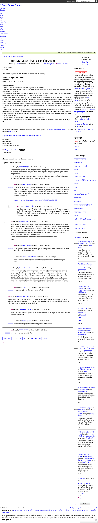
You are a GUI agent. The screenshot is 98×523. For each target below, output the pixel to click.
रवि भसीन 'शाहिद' (24, 167)
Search (96, 1)
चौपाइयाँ (76, 169)
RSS (3, 343)
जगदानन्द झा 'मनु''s (83, 243)
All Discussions (6, 56)
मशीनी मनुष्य (77, 201)
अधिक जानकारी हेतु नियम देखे (83, 89)
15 (20, 338)
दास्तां (76, 184)
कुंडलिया (76, 215)
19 (36, 338)
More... (85, 503)
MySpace (7, 150)
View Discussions (62, 64)
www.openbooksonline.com (58, 129)
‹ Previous (7, 338)
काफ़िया (67, 510)
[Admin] (5, 64)
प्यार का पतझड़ (78, 208)
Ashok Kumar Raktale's (87, 349)
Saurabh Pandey (83, 241)
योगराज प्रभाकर (26, 184)
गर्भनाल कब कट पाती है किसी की (83, 205)
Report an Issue (81, 508)
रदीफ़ (60, 510)
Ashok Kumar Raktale (85, 264)
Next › (45, 338)
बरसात (76, 173)
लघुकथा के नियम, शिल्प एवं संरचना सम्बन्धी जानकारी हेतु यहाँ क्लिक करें (21, 135)
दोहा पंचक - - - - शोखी (80, 166)
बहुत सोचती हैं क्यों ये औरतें (81, 194)
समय (75, 187)
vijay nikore (81, 478)
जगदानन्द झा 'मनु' (82, 308)
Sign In (73, 1)
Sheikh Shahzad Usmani (29, 257)
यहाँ (78, 126)
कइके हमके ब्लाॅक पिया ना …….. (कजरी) (86, 412)
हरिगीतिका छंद (78, 162)
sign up (10, 131)
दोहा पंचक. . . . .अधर (80, 228)
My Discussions (18, 56)
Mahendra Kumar (24, 221)
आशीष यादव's (81, 410)
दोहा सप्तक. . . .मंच (79, 176)
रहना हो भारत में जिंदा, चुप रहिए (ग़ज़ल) (85, 180)
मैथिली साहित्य (82, 312)
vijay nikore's (84, 389)
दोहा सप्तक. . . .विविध (80, 224)
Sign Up (69, 1)
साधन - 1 (77, 146)
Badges (72, 508)
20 (40, 338)
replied (90, 241)
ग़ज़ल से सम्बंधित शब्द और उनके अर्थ (46, 510)
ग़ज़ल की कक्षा (17, 510)
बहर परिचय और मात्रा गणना (80, 510)
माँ (75, 191)
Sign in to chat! (85, 522)
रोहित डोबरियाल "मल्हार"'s (87, 369)
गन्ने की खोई (77, 198)
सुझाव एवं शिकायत (82, 124)
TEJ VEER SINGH (25, 309)
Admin (18, 63)
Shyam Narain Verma (84, 328)
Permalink (12, 167)
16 (24, 338)
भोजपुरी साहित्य (90, 438)
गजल (79, 245)
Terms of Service (93, 508)
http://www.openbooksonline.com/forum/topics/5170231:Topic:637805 (35, 200)
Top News (77, 237)
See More (81, 493)
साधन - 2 (77, 149)
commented (81, 266)
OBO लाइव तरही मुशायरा (47, 63)
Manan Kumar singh (22, 296)
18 (32, 338)
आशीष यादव (81, 432)
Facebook (15, 150)
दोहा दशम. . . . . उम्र (80, 212)
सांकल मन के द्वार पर (80, 159)
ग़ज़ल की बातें (28, 510)
